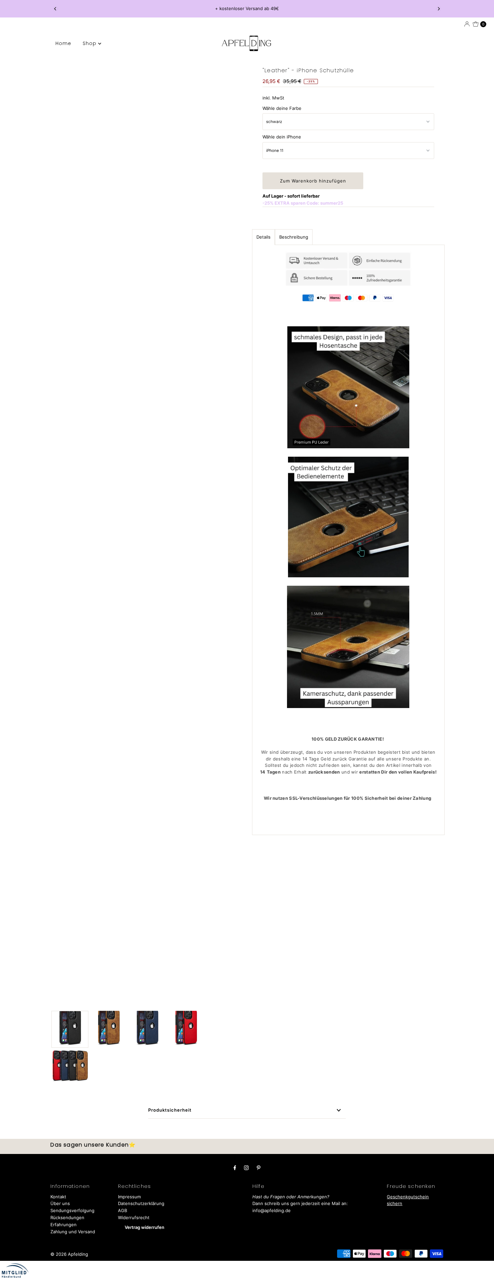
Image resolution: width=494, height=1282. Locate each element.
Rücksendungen (67, 1217)
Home (63, 43)
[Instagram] (246, 1167)
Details (263, 237)
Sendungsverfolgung (72, 1210)
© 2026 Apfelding (69, 1254)
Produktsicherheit (170, 1110)
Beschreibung (293, 237)
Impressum (129, 1196)
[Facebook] (235, 1167)
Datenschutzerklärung (141, 1203)
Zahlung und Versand (72, 1231)
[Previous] (55, 8)
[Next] (438, 8)
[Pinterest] (258, 1167)
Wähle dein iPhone (281, 136)
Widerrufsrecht (134, 1217)
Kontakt (58, 1196)
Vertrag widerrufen (144, 1227)
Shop (90, 43)
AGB (122, 1210)
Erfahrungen (63, 1224)
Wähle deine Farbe (281, 108)
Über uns (60, 1203)
